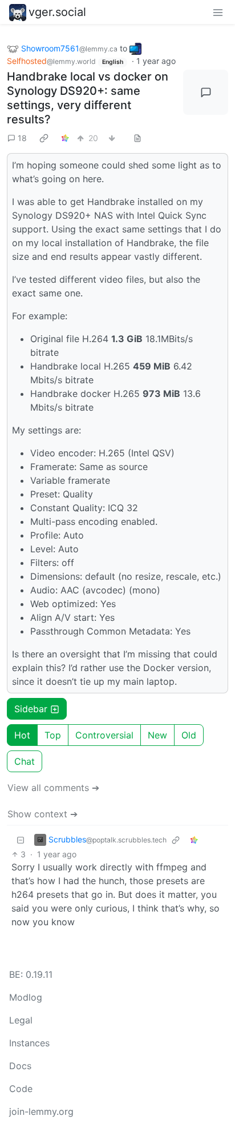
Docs (20, 1065)
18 (22, 138)
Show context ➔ (42, 814)
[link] (44, 137)
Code (21, 1088)
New (157, 735)
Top (52, 735)
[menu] (218, 12)
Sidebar (30, 708)
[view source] (137, 137)
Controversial (104, 735)
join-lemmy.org (41, 1111)
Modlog (25, 997)
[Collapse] (20, 839)
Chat (24, 761)
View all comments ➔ (53, 787)
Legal (21, 1020)
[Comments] (205, 92)
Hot (22, 735)
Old (188, 735)
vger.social (57, 12)
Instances (29, 1043)
